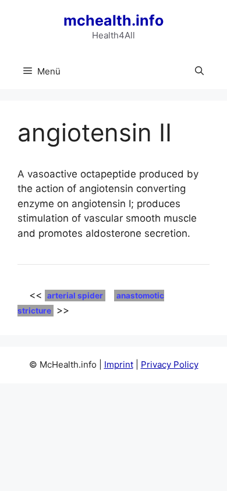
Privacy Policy (169, 364)
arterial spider (75, 295)
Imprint (118, 364)
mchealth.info (113, 20)
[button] (199, 71)
